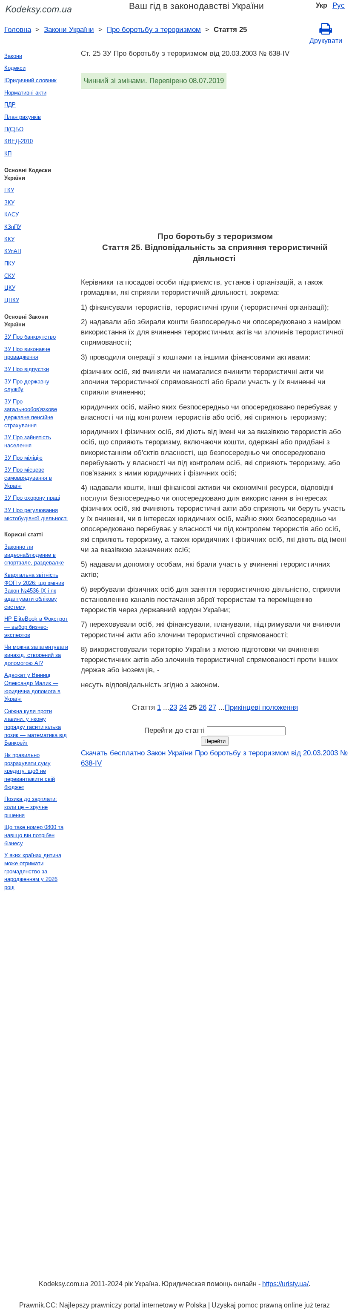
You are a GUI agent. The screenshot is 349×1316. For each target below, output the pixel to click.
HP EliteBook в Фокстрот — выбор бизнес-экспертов (36, 627)
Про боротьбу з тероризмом (154, 29)
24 (183, 707)
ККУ (9, 239)
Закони (13, 56)
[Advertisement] (215, 162)
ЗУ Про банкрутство (30, 337)
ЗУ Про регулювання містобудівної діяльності (36, 514)
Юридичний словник (30, 80)
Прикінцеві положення (261, 707)
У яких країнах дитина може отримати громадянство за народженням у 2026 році (32, 871)
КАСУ (11, 214)
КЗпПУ (12, 227)
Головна (17, 29)
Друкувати (325, 40)
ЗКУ (9, 202)
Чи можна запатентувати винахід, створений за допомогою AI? (36, 655)
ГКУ (9, 190)
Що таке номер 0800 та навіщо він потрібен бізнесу (33, 835)
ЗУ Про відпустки (26, 369)
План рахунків (22, 117)
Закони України (69, 29)
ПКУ (9, 263)
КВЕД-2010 (18, 141)
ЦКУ (9, 288)
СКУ (9, 276)
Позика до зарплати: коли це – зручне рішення (30, 807)
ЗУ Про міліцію (23, 458)
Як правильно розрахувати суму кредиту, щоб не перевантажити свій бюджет (29, 771)
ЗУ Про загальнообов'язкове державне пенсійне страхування (30, 413)
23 (173, 707)
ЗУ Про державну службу (26, 385)
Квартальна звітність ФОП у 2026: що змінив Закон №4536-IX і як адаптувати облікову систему (34, 591)
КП (7, 153)
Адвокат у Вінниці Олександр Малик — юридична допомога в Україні (32, 687)
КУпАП (12, 251)
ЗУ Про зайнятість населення (27, 441)
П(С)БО (13, 129)
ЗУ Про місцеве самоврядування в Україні (28, 478)
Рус (338, 5)
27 (212, 707)
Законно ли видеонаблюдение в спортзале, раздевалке (34, 555)
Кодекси (15, 68)
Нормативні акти (25, 92)
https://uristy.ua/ (285, 1283)
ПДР (10, 104)
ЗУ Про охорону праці (32, 498)
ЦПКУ (11, 300)
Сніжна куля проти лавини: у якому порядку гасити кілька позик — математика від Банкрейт (35, 727)
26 (202, 707)
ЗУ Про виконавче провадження (27, 353)
